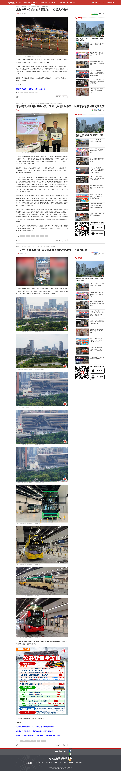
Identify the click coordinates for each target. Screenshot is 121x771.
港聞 (18, 13)
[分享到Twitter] (70, 757)
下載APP (112, 2)
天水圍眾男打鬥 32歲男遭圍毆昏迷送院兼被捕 (97, 214)
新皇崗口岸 (23, 740)
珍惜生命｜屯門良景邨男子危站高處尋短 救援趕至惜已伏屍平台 (89, 39)
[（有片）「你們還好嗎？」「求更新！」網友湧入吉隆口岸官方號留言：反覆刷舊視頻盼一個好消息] (82, 74)
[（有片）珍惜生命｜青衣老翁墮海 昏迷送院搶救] (82, 46)
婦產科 (28, 236)
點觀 (46, 2)
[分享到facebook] (70, 751)
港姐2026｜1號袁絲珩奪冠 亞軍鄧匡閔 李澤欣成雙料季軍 (97, 90)
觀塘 (38, 236)
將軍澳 (33, 236)
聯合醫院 (22, 236)
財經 (55, 2)
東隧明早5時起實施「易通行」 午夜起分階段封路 (30, 89)
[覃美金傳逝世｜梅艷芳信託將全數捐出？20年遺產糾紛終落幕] (82, 64)
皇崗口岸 (29, 740)
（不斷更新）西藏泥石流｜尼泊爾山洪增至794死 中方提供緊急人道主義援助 (97, 205)
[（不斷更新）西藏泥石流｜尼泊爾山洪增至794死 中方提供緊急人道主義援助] (82, 207)
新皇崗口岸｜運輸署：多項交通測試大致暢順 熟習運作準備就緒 (34, 731)
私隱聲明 (71, 762)
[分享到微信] (70, 754)
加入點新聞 (63, 762)
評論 (41, 2)
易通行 (26, 92)
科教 (64, 2)
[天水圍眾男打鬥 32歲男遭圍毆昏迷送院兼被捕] (82, 217)
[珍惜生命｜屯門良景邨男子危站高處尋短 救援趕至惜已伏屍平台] (90, 29)
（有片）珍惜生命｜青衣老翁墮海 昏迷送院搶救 (97, 44)
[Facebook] (96, 2)
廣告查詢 (48, 762)
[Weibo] (103, 2)
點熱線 (41, 762)
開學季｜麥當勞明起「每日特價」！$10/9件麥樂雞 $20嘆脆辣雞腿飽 (97, 196)
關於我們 (55, 762)
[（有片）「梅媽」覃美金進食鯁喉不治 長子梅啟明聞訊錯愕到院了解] (82, 83)
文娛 (59, 2)
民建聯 (42, 236)
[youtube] (98, 2)
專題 (74, 2)
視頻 (37, 2)
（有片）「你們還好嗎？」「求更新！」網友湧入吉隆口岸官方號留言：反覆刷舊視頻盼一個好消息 (97, 73)
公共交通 (43, 740)
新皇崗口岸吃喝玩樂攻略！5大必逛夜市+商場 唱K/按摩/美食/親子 (35, 727)
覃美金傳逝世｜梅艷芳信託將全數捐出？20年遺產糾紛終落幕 (97, 63)
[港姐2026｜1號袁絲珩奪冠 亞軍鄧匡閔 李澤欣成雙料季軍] (82, 92)
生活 (50, 2)
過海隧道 (31, 92)
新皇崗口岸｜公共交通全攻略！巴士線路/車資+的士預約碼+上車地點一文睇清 (38, 735)
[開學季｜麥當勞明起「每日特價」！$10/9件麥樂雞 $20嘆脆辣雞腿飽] (82, 198)
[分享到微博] (70, 760)
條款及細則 (79, 762)
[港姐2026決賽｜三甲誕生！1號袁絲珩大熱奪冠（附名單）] (82, 55)
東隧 (22, 92)
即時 (32, 2)
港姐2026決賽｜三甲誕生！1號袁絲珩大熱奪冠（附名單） (97, 54)
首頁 (19, 2)
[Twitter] (101, 2)
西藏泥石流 (27, 2)
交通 (37, 92)
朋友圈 (69, 2)
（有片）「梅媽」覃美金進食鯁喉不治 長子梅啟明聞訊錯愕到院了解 (97, 81)
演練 (38, 740)
